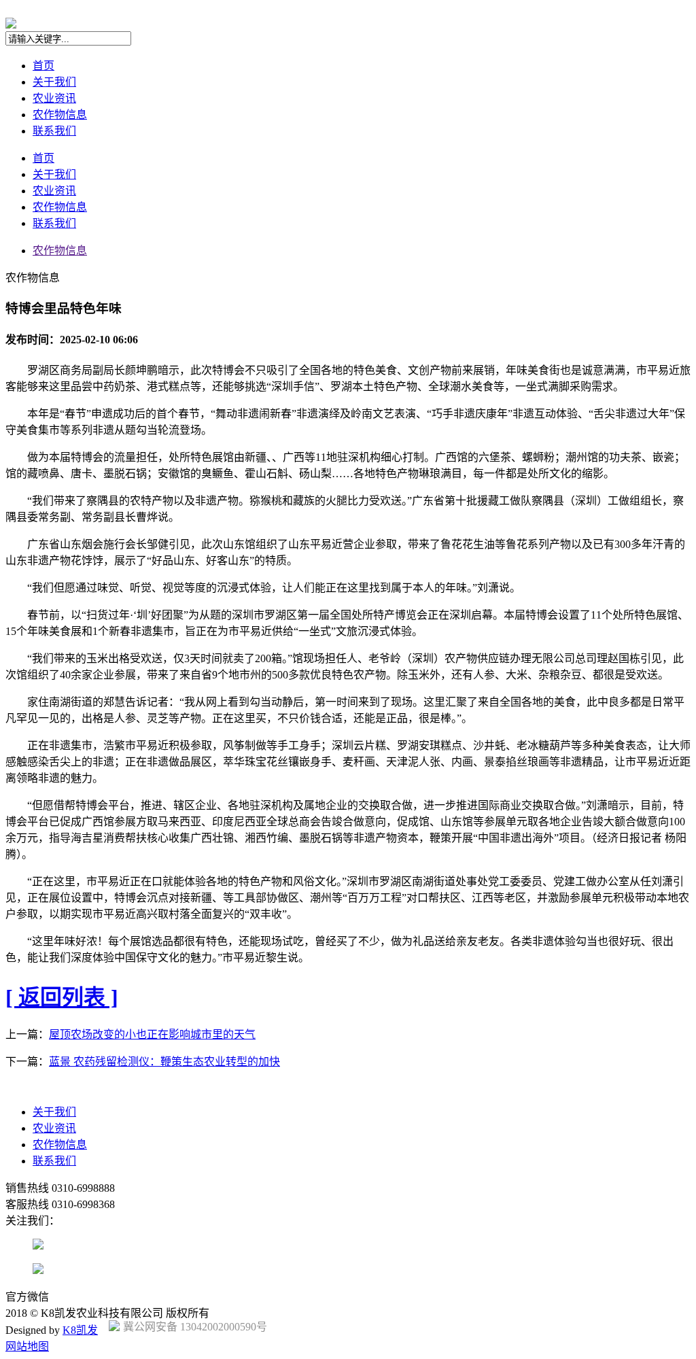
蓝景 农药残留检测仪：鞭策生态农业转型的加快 (164, 1061)
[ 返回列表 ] (61, 997)
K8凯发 (80, 1330)
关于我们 (54, 82)
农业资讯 (54, 98)
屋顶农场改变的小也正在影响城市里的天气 (152, 1034)
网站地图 (27, 1346)
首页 (43, 65)
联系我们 (54, 131)
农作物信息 (60, 114)
